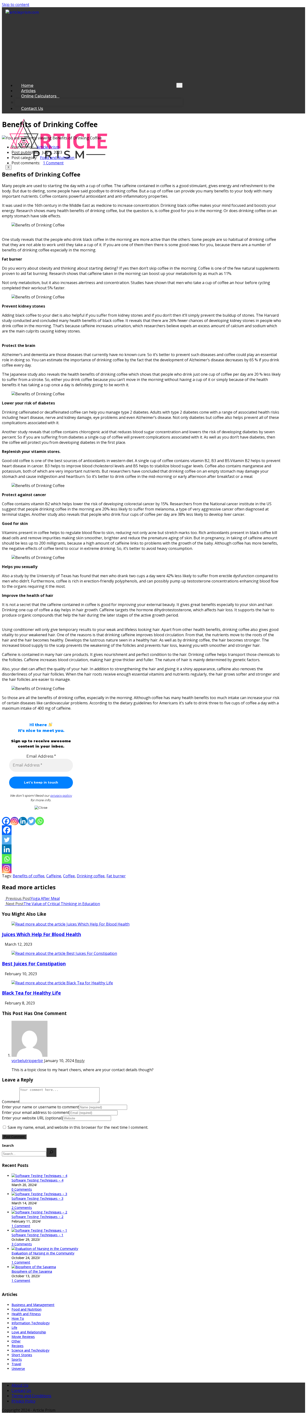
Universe (18, 1368)
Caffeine (53, 876)
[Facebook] (22, 104)
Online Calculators (39, 96)
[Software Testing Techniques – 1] (39, 1230)
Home (27, 85)
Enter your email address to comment (35, 1112)
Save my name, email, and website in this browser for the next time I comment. (78, 1127)
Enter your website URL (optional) (32, 1118)
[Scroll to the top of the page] (3, 1415)
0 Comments (22, 1189)
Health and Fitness (26, 1314)
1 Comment (53, 163)
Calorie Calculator (36, 102)
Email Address (41, 756)
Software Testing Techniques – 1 (37, 1235)
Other (16, 1341)
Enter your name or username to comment (40, 1107)
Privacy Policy (23, 1401)
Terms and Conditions (31, 1395)
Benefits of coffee (28, 876)
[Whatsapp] (39, 821)
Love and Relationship (29, 1332)
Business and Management (33, 1304)
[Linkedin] (23, 821)
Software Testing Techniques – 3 (37, 1198)
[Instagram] (32, 104)
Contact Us (32, 108)
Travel (16, 1364)
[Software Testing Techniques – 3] (39, 1194)
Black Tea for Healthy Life (31, 993)
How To (18, 1318)
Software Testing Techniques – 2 (37, 1216)
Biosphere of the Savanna (32, 1271)
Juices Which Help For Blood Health (41, 934)
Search (8, 1145)
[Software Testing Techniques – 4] (39, 1175)
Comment (10, 1101)
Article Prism (48, 147)
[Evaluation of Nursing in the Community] (45, 1248)
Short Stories (22, 1355)
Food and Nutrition (57, 157)
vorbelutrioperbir (27, 1060)
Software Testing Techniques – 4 (37, 1180)
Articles (28, 91)
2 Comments (22, 1207)
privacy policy (61, 795)
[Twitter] (31, 821)
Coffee (69, 876)
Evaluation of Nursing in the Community (43, 1253)
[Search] (51, 1152)
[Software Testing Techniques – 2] (39, 1212)
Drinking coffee (91, 876)
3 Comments (22, 1244)
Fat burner (116, 876)
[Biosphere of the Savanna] (34, 1267)
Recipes (18, 1345)
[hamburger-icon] (179, 85)
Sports (17, 1359)
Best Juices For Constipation (34, 964)
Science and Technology (30, 1350)
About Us (20, 1385)
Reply (80, 1060)
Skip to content (15, 4)
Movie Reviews (23, 1336)
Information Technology (31, 1323)
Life (14, 1327)
